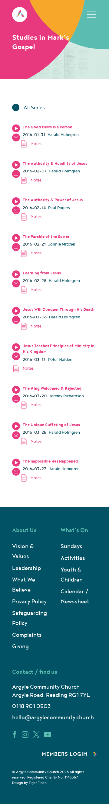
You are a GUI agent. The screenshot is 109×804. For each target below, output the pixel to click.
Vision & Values (23, 551)
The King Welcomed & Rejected (52, 388)
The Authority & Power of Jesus (53, 200)
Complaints (27, 635)
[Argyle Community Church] (19, 14)
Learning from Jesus (42, 273)
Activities (73, 558)
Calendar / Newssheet (75, 596)
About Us (24, 530)
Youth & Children (72, 574)
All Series (33, 108)
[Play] (16, 128)
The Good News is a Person (47, 127)
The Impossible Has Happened (50, 461)
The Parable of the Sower (46, 236)
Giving (20, 646)
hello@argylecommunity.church (53, 717)
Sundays (71, 546)
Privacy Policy (29, 601)
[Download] (16, 137)
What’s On (74, 530)
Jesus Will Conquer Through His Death (58, 309)
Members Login (65, 754)
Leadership (26, 568)
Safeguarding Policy (29, 618)
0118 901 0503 (31, 706)
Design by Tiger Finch (29, 783)
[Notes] (58, 144)
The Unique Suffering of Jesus (51, 424)
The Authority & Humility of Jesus (55, 163)
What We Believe (23, 584)
